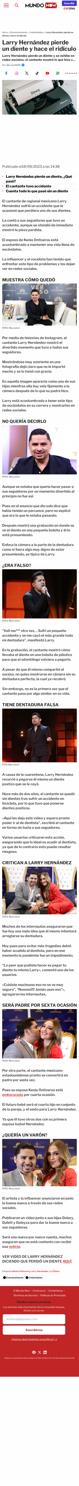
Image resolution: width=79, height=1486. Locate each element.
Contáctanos (55, 1290)
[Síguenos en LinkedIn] (45, 1352)
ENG (72, 8)
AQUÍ (67, 1261)
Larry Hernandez (39, 1271)
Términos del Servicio (25, 1295)
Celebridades (36, 32)
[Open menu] (6, 5)
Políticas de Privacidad (53, 1295)
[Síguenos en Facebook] (34, 1352)
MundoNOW (14, 65)
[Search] (16, 5)
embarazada (12, 1095)
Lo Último (54, 1271)
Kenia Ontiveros (21, 1271)
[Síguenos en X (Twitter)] (39, 1352)
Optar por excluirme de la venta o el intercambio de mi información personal (39, 1358)
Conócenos (39, 1290)
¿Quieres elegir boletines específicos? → (34, 1339)
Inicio (5, 32)
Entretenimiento (18, 32)
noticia (14, 1247)
